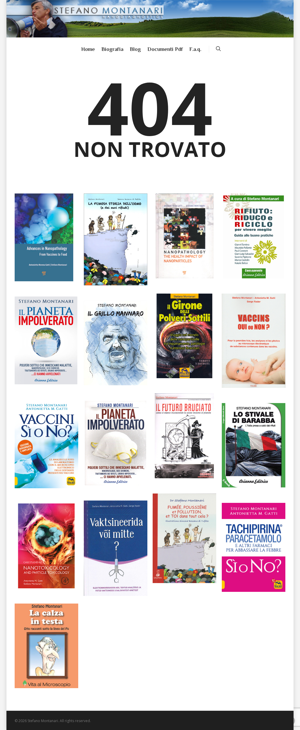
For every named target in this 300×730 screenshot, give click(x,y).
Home (88, 49)
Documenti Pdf (165, 49)
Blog (135, 49)
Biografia (112, 49)
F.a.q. (195, 49)
